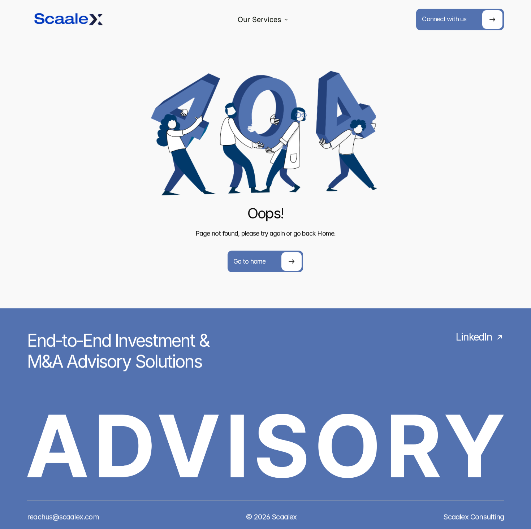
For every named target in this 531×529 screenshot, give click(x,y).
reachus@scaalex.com (63, 516)
